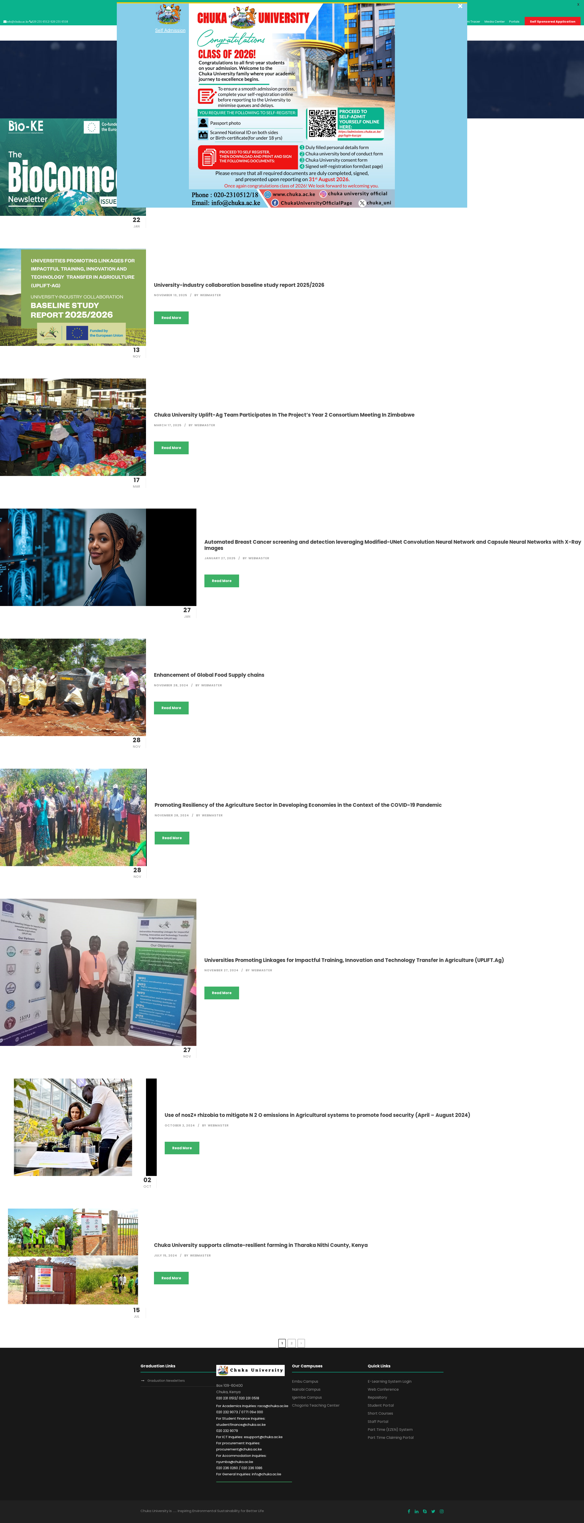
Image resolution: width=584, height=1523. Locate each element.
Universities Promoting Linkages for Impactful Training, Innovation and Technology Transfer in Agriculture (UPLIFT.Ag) (354, 960)
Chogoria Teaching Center (316, 1405)
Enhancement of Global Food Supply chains (209, 675)
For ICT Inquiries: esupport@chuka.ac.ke (249, 1436)
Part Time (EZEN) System (390, 1429)
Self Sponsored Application (552, 21)
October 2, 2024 (180, 1125)
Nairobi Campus (306, 1389)
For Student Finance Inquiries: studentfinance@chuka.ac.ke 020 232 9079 (241, 1424)
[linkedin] (416, 1511)
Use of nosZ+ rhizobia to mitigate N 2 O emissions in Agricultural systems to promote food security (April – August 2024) (317, 1115)
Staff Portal (378, 1421)
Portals (514, 21)
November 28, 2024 (171, 685)
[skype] (425, 1511)
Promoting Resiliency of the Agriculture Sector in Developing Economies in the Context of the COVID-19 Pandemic (298, 805)
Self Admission (170, 30)
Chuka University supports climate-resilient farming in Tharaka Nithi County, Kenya (261, 1245)
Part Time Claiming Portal (391, 1437)
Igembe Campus (307, 1397)
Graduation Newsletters (166, 1380)
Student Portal (381, 1405)
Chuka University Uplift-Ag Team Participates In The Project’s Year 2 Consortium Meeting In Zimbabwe (284, 414)
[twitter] (433, 1511)
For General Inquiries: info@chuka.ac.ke (248, 1474)
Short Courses (380, 1413)
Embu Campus (305, 1381)
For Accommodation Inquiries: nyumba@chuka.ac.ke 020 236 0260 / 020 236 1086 (241, 1461)
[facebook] (409, 1511)
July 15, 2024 (165, 1255)
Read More (171, 317)
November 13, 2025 (170, 295)
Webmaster (210, 295)
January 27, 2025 (220, 558)
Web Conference (383, 1389)
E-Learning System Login (390, 1381)
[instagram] (441, 1511)
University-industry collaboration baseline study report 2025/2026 (239, 285)
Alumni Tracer (470, 21)
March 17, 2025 (168, 425)
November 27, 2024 (221, 970)
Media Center (495, 21)
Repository (377, 1397)
